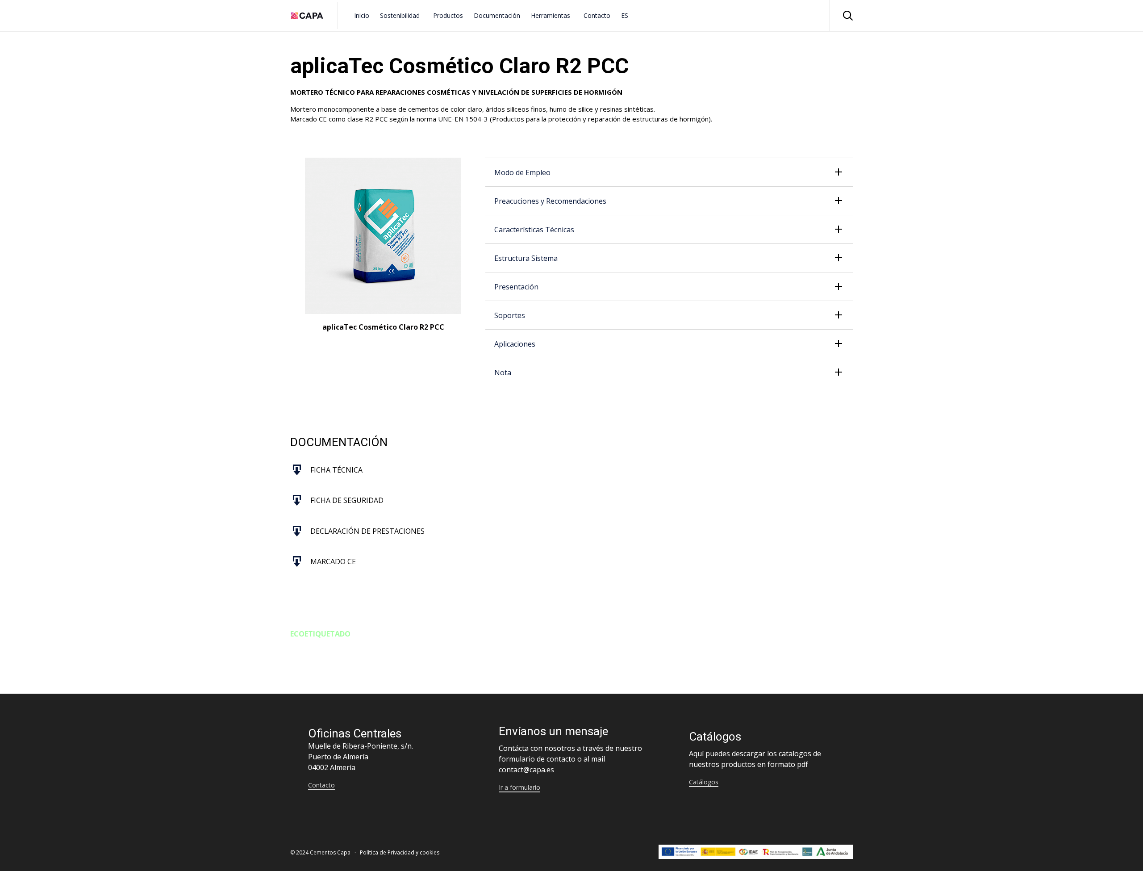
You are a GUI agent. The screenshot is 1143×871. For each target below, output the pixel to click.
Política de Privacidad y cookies (399, 852)
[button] (321, 785)
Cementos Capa (330, 852)
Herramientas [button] (550, 15)
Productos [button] (448, 15)
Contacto (597, 15)
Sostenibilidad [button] (400, 15)
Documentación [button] (497, 15)
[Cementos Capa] (307, 16)
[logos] (756, 856)
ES (624, 15)
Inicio (361, 15)
